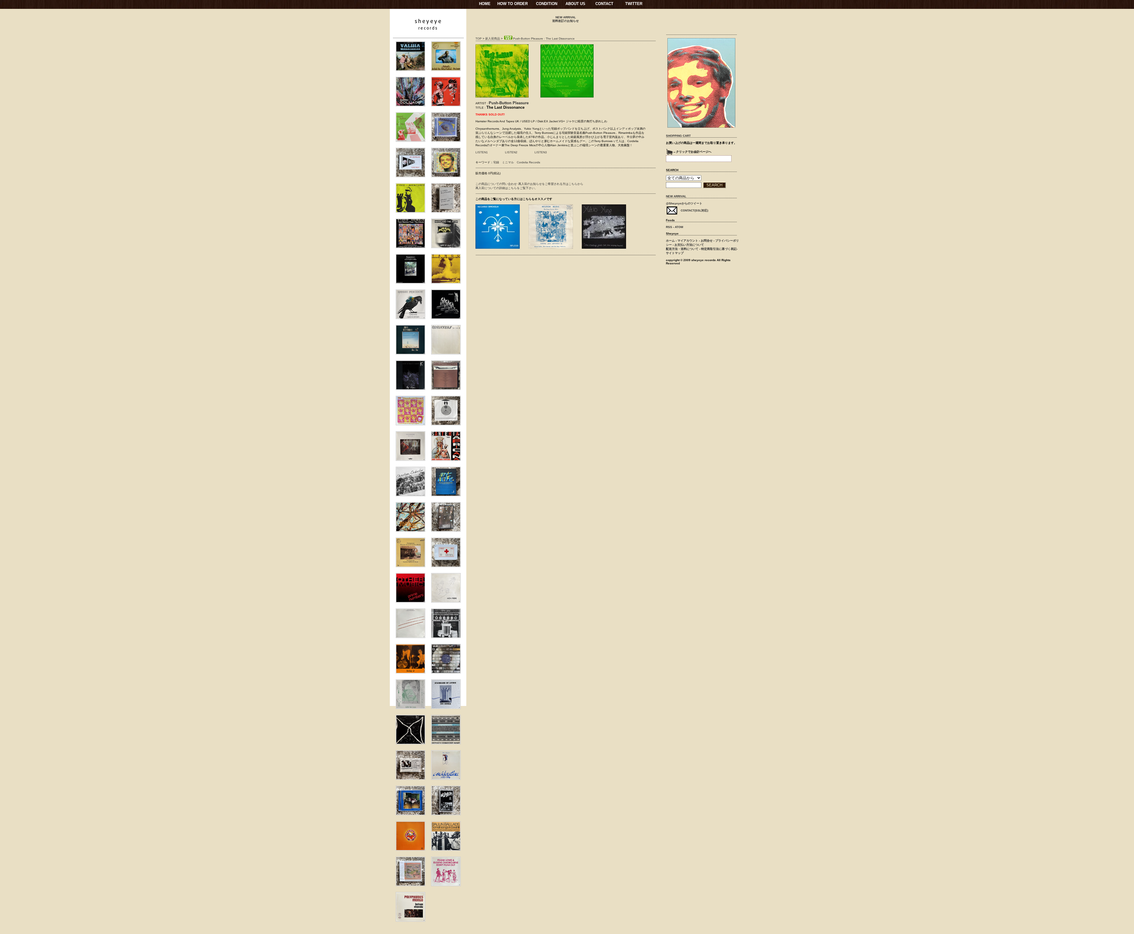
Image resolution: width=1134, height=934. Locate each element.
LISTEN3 (541, 152)
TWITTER (633, 3)
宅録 (496, 162)
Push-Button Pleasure (509, 103)
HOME (485, 3)
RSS (669, 227)
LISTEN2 (511, 152)
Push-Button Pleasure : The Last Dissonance (544, 38)
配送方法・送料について (682, 248)
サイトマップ (675, 253)
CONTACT (604, 3)
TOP (478, 38)
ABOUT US (575, 3)
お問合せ (707, 240)
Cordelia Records (528, 162)
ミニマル (508, 162)
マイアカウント (687, 240)
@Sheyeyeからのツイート (684, 203)
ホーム (670, 240)
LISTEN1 (481, 152)
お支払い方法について (689, 244)
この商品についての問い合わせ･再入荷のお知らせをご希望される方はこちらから (529, 184)
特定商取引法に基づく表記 (719, 248)
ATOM (679, 227)
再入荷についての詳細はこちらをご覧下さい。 (506, 188)
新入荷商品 (492, 38)
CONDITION (546, 3)
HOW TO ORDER (512, 3)
